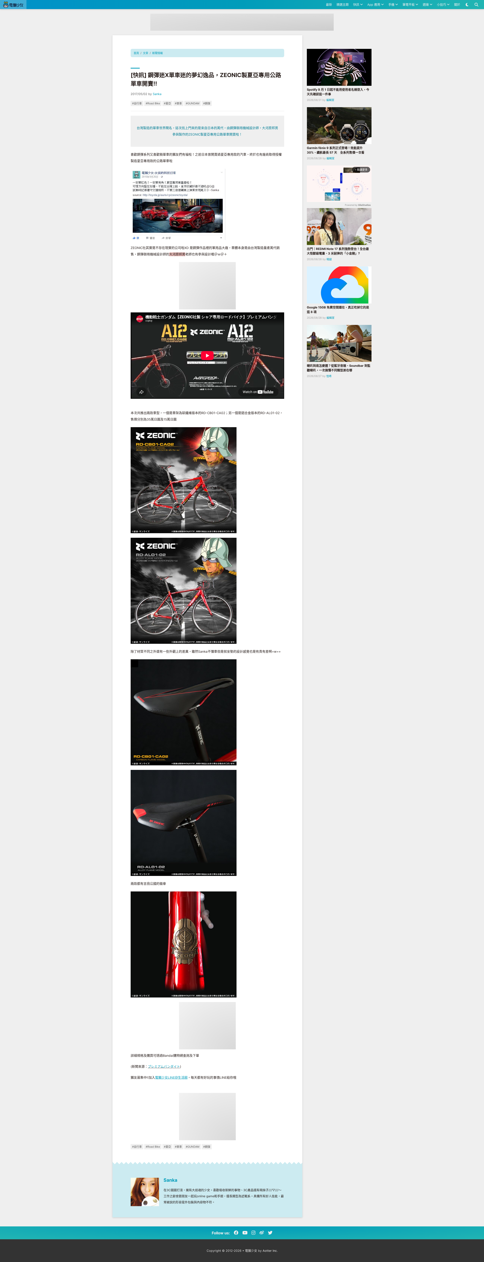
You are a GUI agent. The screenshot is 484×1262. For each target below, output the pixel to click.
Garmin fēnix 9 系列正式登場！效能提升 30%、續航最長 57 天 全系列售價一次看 (335, 150)
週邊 (426, 4)
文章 (145, 53)
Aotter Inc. (270, 1251)
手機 (391, 4)
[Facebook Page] (236, 1232)
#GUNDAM (192, 103)
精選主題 (343, 4)
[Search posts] (476, 4)
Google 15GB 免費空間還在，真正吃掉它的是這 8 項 (338, 309)
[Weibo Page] (261, 1232)
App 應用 (374, 4)
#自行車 (137, 103)
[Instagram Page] (253, 1232)
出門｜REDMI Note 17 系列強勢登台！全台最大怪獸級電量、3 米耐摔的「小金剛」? (338, 251)
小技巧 (442, 4)
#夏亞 (167, 103)
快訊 (356, 4)
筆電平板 (409, 4)
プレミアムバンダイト (164, 1066)
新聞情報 (157, 53)
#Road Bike (153, 103)
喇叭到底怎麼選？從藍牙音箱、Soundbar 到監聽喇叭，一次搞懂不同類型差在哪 (338, 368)
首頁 (136, 53)
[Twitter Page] (270, 1232)
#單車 (178, 103)
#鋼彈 (206, 103)
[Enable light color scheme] (467, 4)
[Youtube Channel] (244, 1232)
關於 (457, 4)
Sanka (157, 94)
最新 (329, 4)
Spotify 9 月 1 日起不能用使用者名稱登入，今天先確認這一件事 (338, 92)
